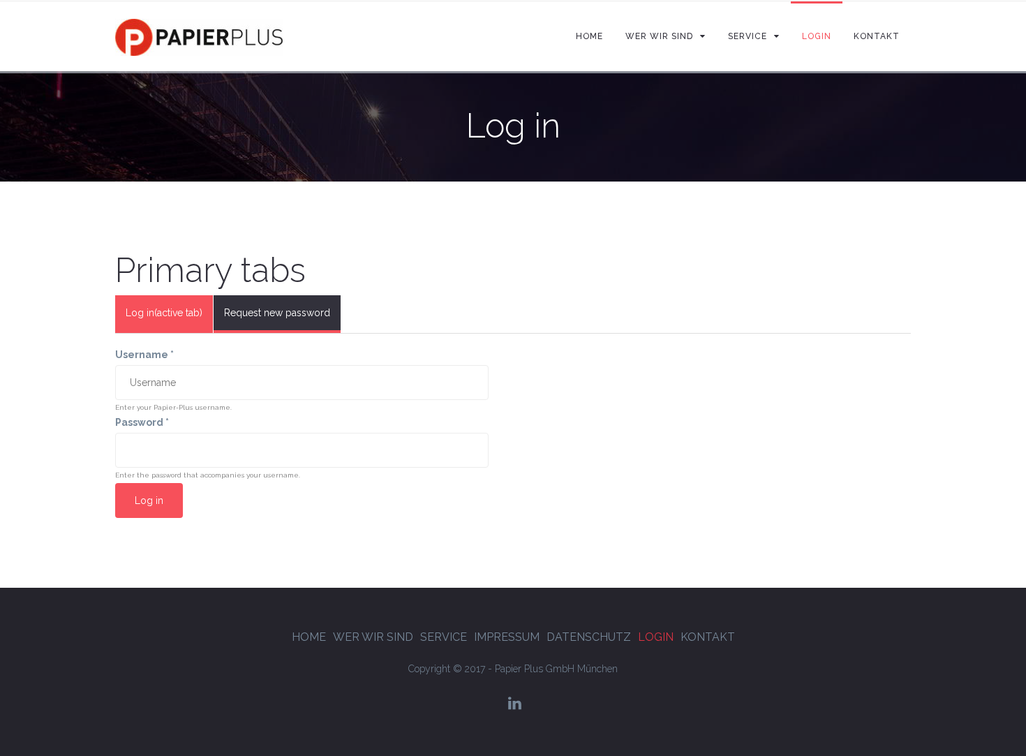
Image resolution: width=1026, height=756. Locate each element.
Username (144, 354)
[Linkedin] (515, 703)
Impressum (507, 637)
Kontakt (708, 637)
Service (443, 637)
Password (142, 422)
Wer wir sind (373, 637)
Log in (164, 312)
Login (656, 637)
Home (309, 637)
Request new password (277, 312)
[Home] (199, 36)
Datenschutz (589, 637)
